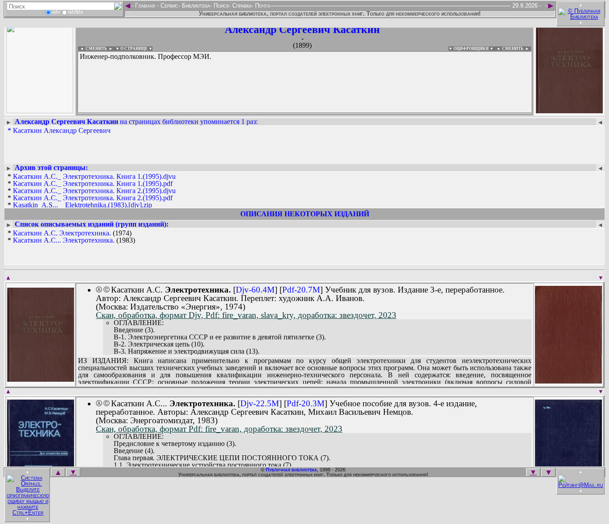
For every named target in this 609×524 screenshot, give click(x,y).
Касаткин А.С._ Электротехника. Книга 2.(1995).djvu (94, 190)
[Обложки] (569, 110)
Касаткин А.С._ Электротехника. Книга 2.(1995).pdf (93, 198)
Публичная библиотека (291, 469)
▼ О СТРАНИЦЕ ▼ (133, 48)
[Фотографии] (39, 110)
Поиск (220, 5)
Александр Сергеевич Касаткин (302, 29)
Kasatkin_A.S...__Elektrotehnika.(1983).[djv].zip (82, 205)
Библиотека (195, 5)
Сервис (168, 5)
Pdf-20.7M (301, 289)
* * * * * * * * (92, 201)
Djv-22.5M (259, 403)
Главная (145, 5)
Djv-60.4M (255, 289)
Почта (261, 5)
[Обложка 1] (40, 379)
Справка (240, 5)
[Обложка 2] (568, 380)
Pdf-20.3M (306, 403)
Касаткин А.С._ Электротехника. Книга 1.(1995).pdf (93, 183)
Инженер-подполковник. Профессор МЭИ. (145, 56)
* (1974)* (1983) (71, 237)
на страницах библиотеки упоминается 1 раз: (136, 121)
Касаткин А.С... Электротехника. (64, 240)
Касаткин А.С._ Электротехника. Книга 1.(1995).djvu (94, 176)
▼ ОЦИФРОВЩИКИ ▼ (471, 48)
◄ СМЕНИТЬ (92, 48)
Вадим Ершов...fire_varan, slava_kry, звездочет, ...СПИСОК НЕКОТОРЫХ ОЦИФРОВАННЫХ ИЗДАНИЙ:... (294, 113)
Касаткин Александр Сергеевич (62, 130)
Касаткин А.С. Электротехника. (62, 233)
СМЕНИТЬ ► (516, 48)
